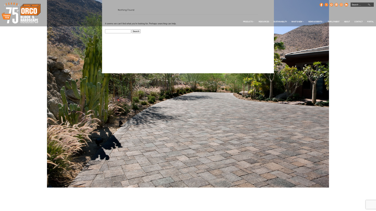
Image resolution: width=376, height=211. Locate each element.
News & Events (315, 22)
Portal (370, 22)
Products (248, 22)
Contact (358, 22)
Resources (264, 22)
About (347, 22)
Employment (334, 22)
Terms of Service (195, 72)
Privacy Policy (180, 72)
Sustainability (280, 22)
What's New (297, 22)
